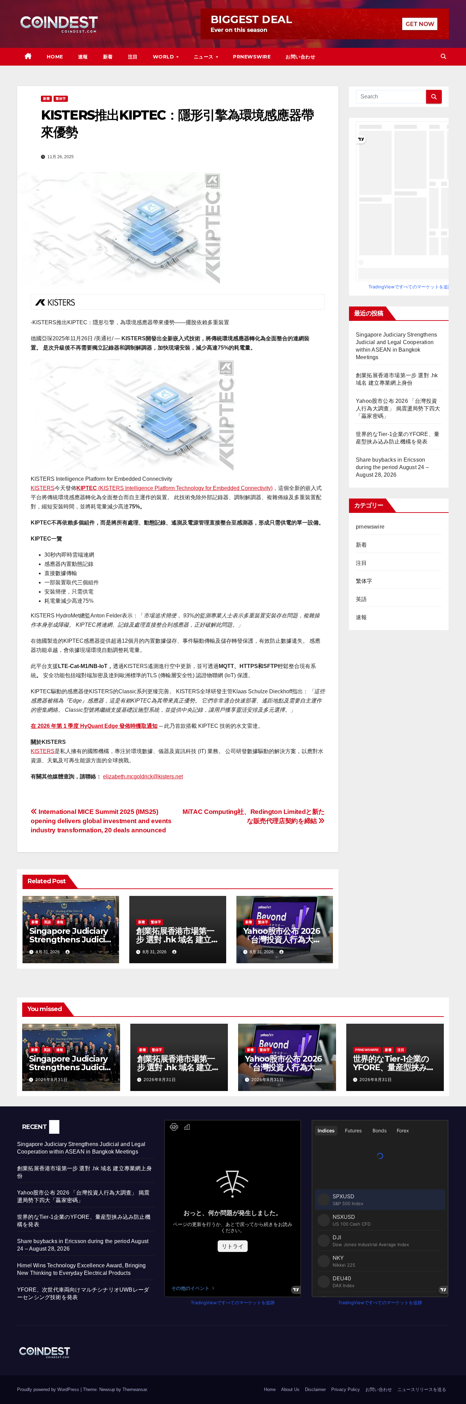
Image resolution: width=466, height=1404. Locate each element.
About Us (290, 1389)
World (164, 57)
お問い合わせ (300, 57)
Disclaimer (315, 1389)
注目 (133, 57)
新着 (108, 57)
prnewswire (370, 527)
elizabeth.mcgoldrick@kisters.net (143, 776)
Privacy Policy (345, 1389)
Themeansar (134, 1389)
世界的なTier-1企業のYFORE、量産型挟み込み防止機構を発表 (394, 1067)
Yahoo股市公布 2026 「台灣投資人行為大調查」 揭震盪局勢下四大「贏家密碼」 (398, 408)
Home (55, 57)
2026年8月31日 (51, 1079)
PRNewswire (252, 57)
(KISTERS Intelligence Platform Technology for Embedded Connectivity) (174, 488)
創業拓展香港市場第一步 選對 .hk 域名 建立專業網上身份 (177, 939)
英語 (47, 922)
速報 (83, 57)
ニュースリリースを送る (421, 1389)
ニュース (204, 57)
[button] (443, 56)
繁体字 (61, 98)
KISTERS (43, 488)
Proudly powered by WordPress (49, 1389)
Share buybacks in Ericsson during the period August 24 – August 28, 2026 (392, 467)
